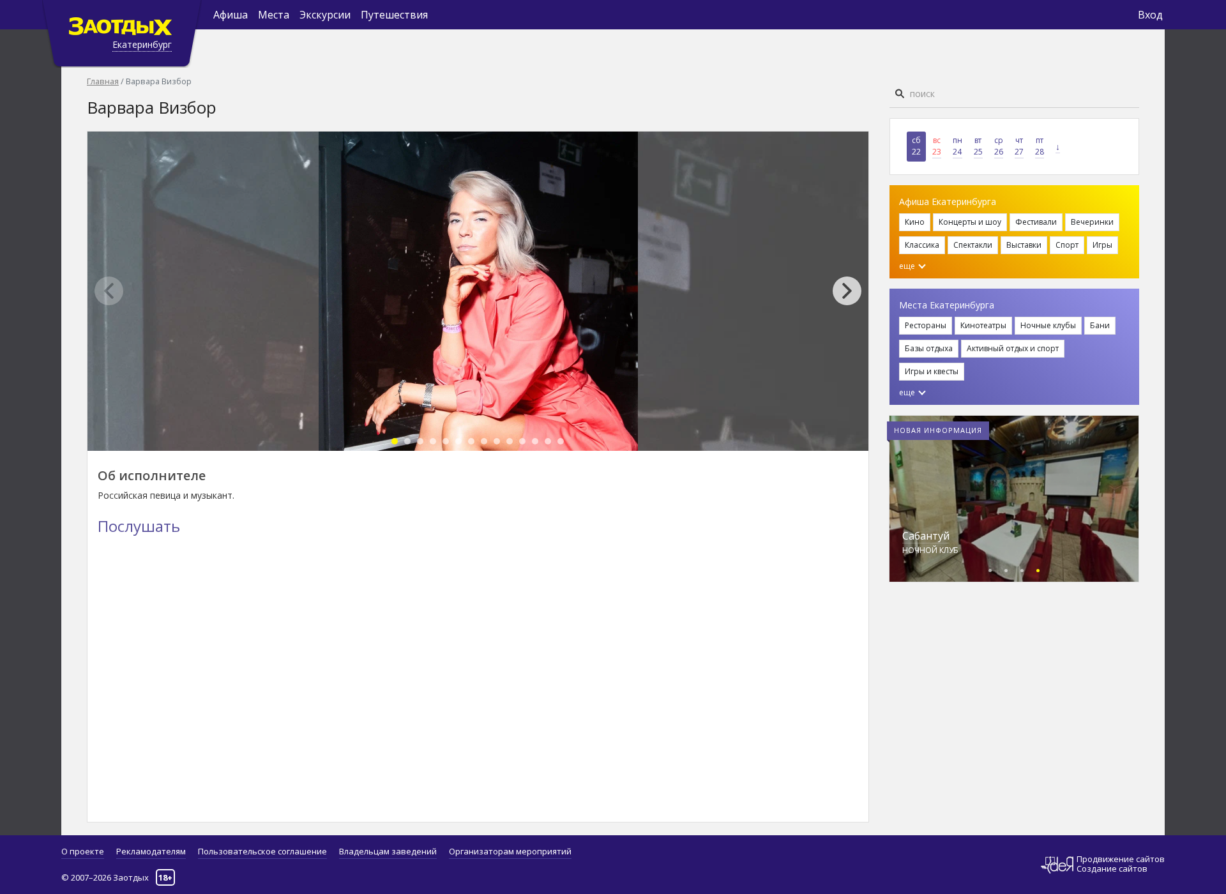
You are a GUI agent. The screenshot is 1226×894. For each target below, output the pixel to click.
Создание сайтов (1112, 868)
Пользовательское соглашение (262, 851)
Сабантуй (926, 536)
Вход (1150, 15)
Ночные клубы (1048, 325)
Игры (1102, 244)
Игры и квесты (931, 371)
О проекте (82, 851)
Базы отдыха (929, 348)
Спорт (1067, 244)
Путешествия (394, 15)
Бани (1100, 325)
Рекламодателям (151, 851)
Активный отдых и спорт (1013, 348)
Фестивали (1036, 221)
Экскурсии (325, 15)
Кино (915, 221)
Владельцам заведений (388, 851)
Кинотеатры (983, 325)
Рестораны (925, 325)
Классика (922, 244)
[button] (853, 291)
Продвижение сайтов (1121, 859)
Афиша (230, 15)
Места (273, 15)
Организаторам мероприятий (510, 851)
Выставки (1023, 244)
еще (908, 266)
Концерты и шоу (970, 221)
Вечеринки (1092, 221)
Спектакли (972, 244)
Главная (103, 81)
